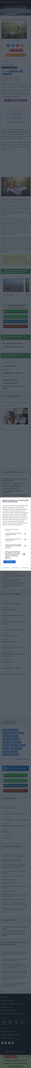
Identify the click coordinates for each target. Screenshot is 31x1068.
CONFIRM (9, 561)
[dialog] (15, 534)
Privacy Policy (24, 567)
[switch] (24, 534)
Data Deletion (6, 567)
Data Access (15, 567)
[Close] (27, 500)
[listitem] (15, 530)
